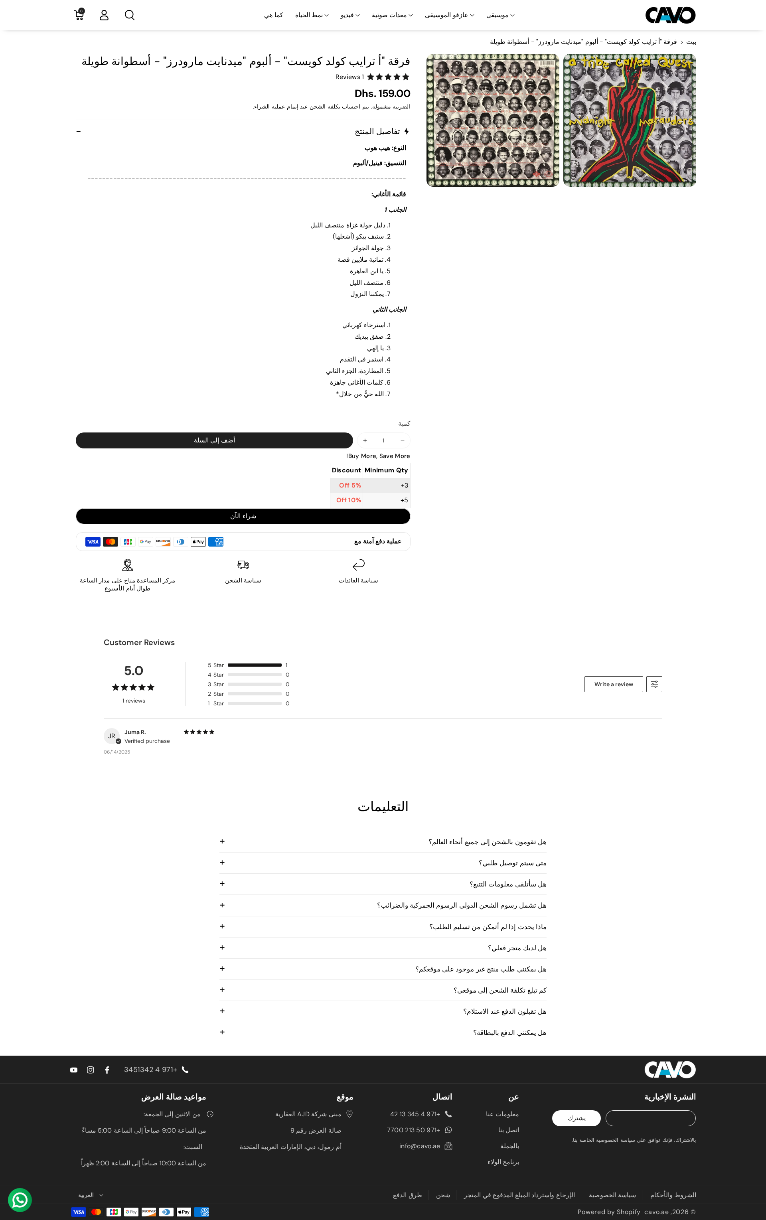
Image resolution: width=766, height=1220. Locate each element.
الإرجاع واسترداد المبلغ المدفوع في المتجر (519, 1195)
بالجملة (509, 1146)
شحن (443, 1195)
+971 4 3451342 (150, 1069)
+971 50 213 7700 (413, 1130)
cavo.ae (656, 1212)
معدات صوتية (389, 15)
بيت (691, 42)
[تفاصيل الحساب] (104, 15)
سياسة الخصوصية (612, 1195)
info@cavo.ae (419, 1146)
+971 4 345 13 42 (415, 1114)
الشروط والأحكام (673, 1195)
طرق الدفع (407, 1195)
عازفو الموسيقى (446, 15)
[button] (500, 15)
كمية (404, 423)
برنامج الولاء (503, 1162)
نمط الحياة (309, 15)
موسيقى (497, 15)
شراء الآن (243, 516)
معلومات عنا (502, 1114)
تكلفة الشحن (325, 106)
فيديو (347, 15)
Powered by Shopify (609, 1212)
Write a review (613, 684)
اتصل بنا (508, 1130)
